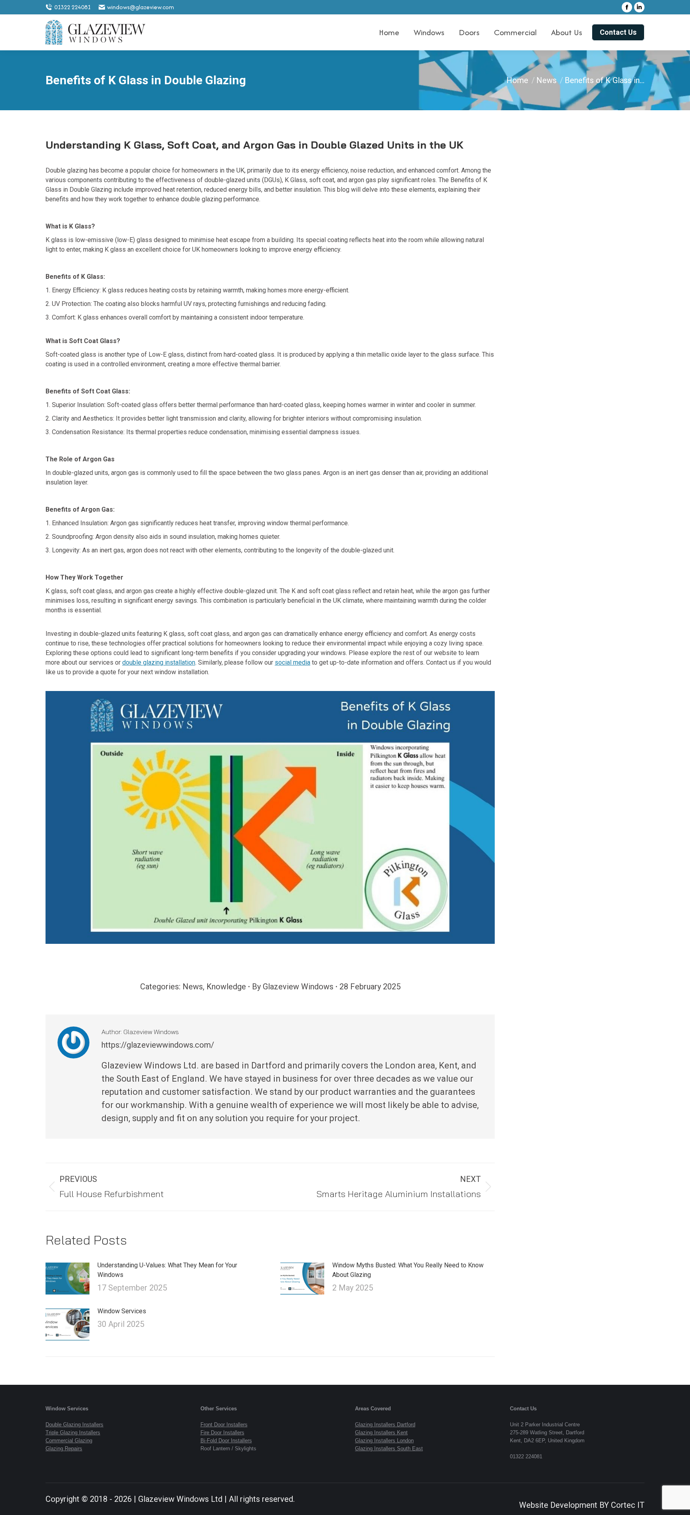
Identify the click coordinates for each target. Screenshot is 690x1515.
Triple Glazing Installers (73, 1433)
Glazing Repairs (64, 1448)
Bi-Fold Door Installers (226, 1441)
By (292, 986)
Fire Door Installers (222, 1433)
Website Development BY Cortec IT (581, 1505)
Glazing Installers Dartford (385, 1425)
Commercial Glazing (69, 1441)
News (192, 986)
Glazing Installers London (384, 1441)
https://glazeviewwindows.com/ (157, 1045)
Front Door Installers (224, 1425)
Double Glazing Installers (74, 1425)
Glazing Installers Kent (381, 1433)
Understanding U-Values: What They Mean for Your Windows (167, 1270)
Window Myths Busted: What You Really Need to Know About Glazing (408, 1270)
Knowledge (226, 986)
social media (292, 662)
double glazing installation (158, 662)
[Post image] (67, 1279)
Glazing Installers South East (389, 1448)
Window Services (121, 1311)
